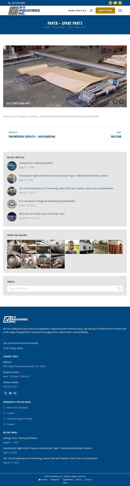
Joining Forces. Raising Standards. (36, 162)
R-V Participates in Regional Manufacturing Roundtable (47, 201)
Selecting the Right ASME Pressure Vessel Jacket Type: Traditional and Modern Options (63, 175)
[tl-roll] (58, 261)
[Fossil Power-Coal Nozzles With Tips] (115, 247)
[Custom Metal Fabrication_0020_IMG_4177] (86, 247)
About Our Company (17, 407)
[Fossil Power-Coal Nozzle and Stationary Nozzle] (29, 247)
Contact (11, 424)
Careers (11, 413)
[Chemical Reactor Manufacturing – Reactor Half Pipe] (14, 261)
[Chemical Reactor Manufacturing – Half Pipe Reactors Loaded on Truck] (43, 261)
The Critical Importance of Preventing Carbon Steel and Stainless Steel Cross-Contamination (66, 188)
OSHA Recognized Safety (19, 418)
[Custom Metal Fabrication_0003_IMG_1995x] (43, 247)
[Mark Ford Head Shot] (72, 247)
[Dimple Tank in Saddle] (58, 247)
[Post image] (12, 166)
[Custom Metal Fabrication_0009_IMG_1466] (14, 247)
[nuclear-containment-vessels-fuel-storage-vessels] (101, 247)
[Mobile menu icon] (120, 10)
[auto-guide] (29, 261)
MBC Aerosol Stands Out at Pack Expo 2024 (41, 213)
